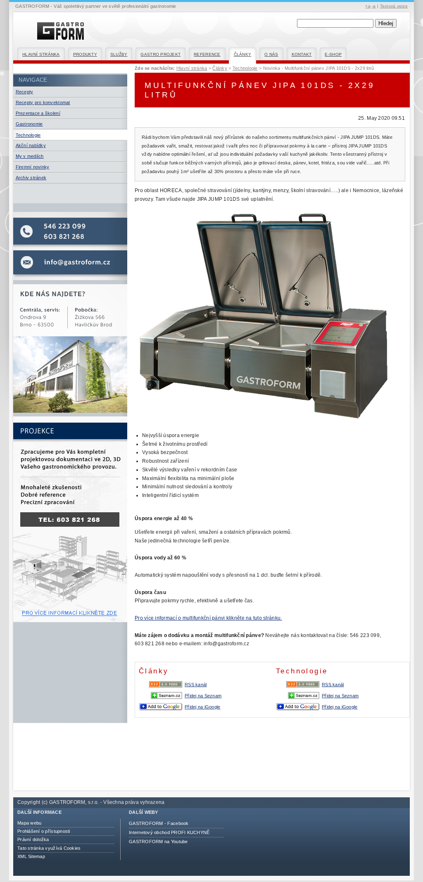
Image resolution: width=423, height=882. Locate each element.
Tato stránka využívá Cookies (49, 848)
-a (374, 6)
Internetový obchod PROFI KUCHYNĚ (169, 832)
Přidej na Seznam (340, 695)
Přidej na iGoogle (340, 706)
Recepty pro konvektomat (43, 102)
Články (243, 54)
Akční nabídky (31, 145)
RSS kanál (333, 684)
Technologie (28, 135)
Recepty (24, 91)
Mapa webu (29, 822)
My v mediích (30, 156)
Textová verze (394, 6)
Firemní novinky (33, 166)
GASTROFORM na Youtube (158, 841)
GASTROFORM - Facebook (159, 823)
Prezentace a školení (38, 113)
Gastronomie (29, 123)
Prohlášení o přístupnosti (43, 831)
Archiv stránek (31, 177)
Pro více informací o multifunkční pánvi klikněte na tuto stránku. (208, 618)
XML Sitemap (31, 856)
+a (368, 6)
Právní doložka (33, 839)
